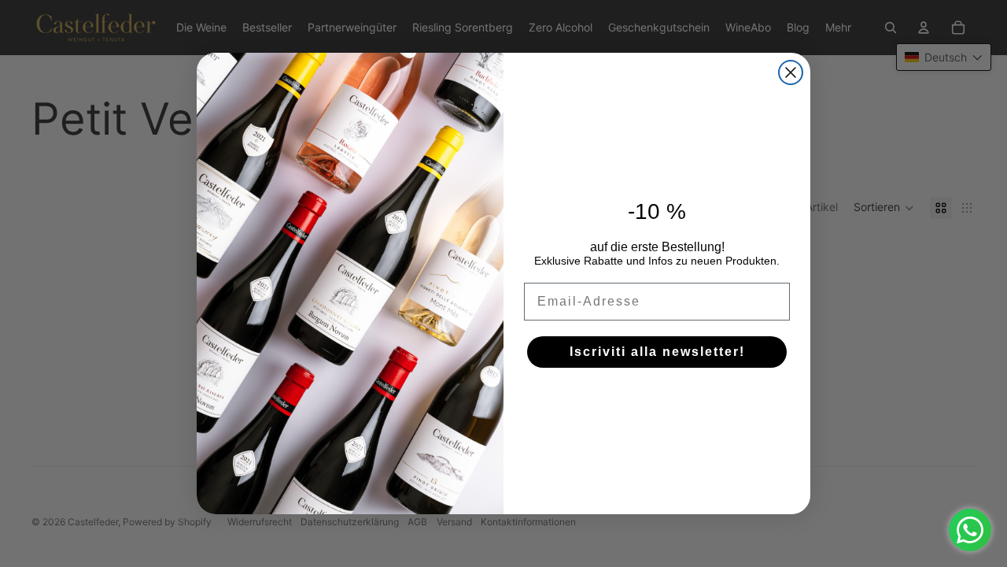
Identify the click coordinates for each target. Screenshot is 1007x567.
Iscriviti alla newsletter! (657, 351)
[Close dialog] (790, 72)
